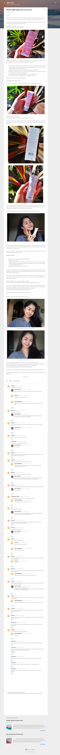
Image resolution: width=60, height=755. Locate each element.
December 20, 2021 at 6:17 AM (20, 629)
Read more (42, 730)
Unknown (13, 385)
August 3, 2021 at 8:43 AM (23, 561)
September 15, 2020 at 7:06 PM (21, 410)
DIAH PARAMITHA (18, 401)
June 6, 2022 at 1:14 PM (20, 662)
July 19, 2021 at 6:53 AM (19, 608)
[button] (44, 10)
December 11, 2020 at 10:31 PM (26, 427)
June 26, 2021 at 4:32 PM (19, 568)
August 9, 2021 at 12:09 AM (25, 389)
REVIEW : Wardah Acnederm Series (14, 720)
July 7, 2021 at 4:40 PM (19, 595)
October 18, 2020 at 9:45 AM (19, 435)
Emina (10, 381)
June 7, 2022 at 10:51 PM (20, 668)
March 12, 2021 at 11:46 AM (16, 507)
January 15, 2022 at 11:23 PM (27, 500)
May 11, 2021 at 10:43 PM (19, 556)
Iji (11, 507)
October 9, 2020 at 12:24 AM (19, 422)
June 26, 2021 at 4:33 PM (19, 581)
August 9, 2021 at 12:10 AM (25, 476)
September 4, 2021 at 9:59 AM (20, 615)
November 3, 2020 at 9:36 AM (21, 441)
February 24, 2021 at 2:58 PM (24, 496)
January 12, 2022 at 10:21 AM (23, 542)
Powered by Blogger (31, 749)
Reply (12, 407)
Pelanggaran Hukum (15, 496)
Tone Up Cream (16, 381)
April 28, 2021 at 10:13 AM (19, 538)
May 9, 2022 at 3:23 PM (20, 647)
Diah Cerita (10, 3)
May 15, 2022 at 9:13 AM (20, 656)
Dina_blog (13, 410)
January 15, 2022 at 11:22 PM (27, 463)
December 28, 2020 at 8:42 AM (20, 472)
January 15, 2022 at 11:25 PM (27, 600)
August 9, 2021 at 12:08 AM (25, 414)
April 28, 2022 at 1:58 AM (20, 641)
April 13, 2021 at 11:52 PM (19, 527)
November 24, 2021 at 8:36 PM (24, 395)
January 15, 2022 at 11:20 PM (27, 573)
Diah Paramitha (17, 389)
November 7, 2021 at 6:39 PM (21, 622)
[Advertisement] (52, 25)
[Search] (55, 3)
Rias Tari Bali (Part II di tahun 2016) (14, 734)
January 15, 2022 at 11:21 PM (27, 401)
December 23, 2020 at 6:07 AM (20, 452)
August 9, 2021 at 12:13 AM (25, 531)
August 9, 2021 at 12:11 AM (25, 511)
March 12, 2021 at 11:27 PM (19, 520)
